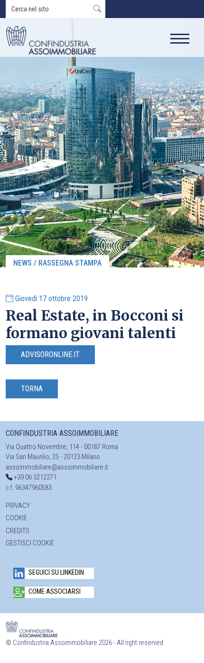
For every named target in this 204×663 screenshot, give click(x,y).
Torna (32, 388)
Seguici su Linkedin (56, 573)
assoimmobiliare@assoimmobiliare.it (57, 467)
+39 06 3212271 (35, 477)
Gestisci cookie (30, 543)
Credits (17, 531)
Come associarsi (54, 592)
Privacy (18, 506)
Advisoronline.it (50, 354)
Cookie (16, 518)
